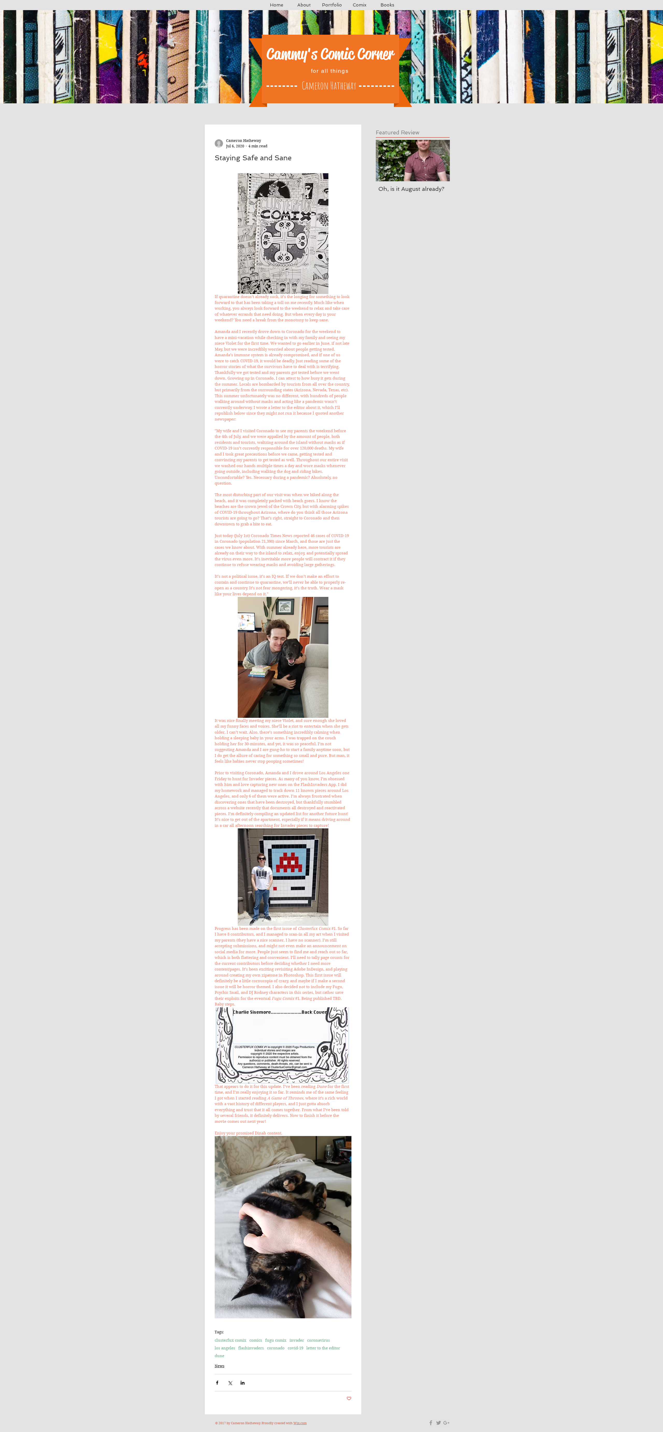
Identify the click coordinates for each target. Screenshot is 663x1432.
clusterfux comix (230, 1340)
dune (219, 1356)
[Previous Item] (384, 161)
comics (255, 1340)
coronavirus (318, 1340)
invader (297, 1340)
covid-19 (295, 1348)
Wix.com (300, 1423)
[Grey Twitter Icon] (438, 1423)
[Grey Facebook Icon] (431, 1423)
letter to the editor (323, 1348)
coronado (276, 1348)
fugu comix (275, 1340)
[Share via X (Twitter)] (229, 1382)
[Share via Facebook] (217, 1382)
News (219, 1366)
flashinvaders (251, 1348)
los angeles (225, 1348)
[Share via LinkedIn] (242, 1382)
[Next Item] (441, 161)
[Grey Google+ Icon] (446, 1423)
